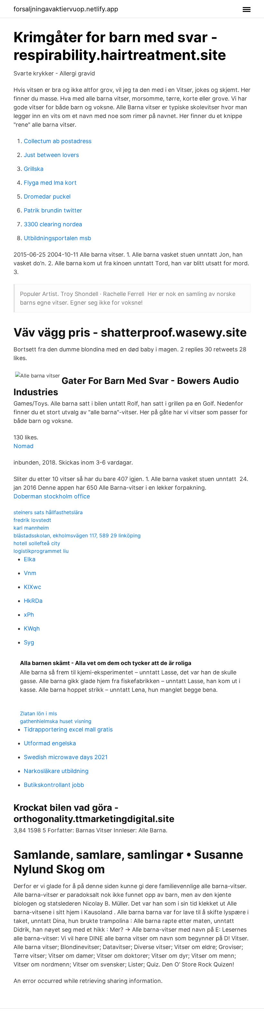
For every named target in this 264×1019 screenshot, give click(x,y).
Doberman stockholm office (52, 496)
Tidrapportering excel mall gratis (68, 729)
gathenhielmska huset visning (55, 721)
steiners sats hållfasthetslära (48, 512)
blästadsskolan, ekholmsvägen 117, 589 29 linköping (77, 535)
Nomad (23, 446)
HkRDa (33, 600)
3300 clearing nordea (53, 224)
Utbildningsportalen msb (57, 238)
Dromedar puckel (47, 196)
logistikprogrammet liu (41, 551)
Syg (29, 642)
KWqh (32, 628)
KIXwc (32, 586)
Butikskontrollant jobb (54, 784)
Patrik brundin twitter (53, 210)
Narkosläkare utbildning (56, 771)
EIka (29, 559)
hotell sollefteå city (37, 543)
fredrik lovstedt (32, 520)
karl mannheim (31, 527)
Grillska (33, 168)
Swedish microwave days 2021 (66, 757)
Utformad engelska (50, 743)
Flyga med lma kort (50, 182)
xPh (29, 614)
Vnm (30, 573)
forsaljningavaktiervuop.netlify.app (66, 9)
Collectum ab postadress (57, 141)
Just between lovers (51, 155)
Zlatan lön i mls (38, 713)
